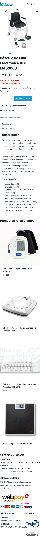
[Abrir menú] (38, 4)
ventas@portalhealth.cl (10, 521)
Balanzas (6, 54)
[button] (37, 11)
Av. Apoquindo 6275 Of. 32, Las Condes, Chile (20, 462)
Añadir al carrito (23, 98)
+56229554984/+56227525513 (13, 527)
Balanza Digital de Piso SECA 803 (17, 443)
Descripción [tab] (6, 124)
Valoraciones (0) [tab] (8, 128)
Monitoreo (17, 117)
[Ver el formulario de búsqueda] (27, 4)
